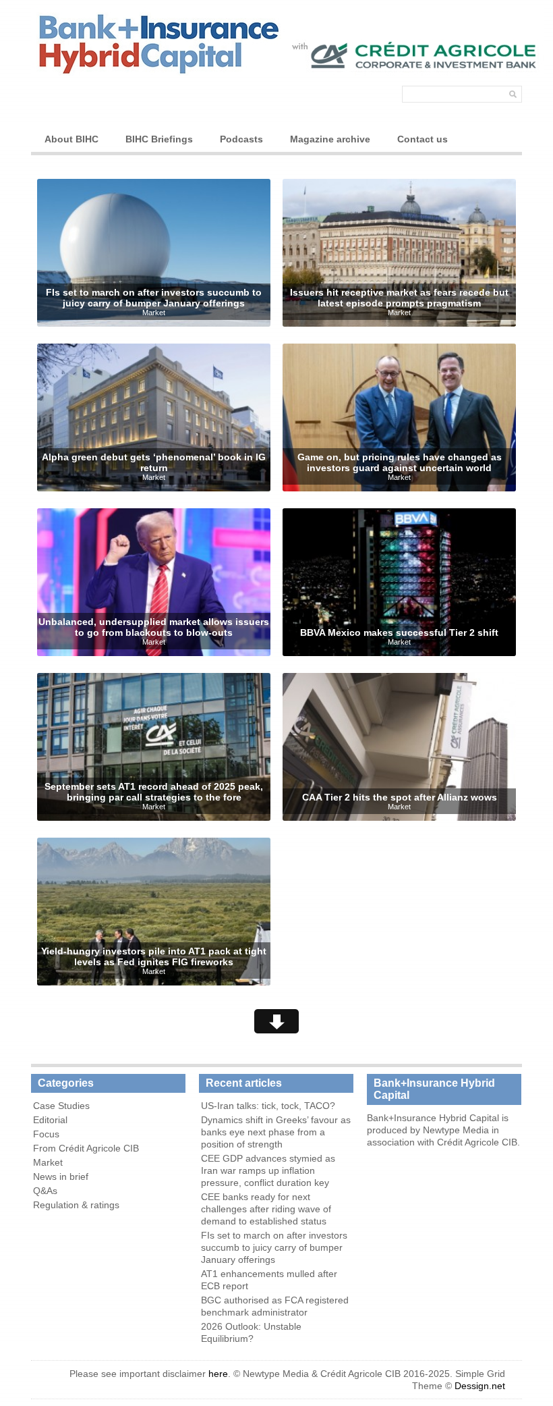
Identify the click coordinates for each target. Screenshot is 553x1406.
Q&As (45, 1190)
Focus (46, 1134)
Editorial (50, 1119)
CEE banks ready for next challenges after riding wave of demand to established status (266, 1208)
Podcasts (241, 139)
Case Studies (61, 1105)
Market (153, 312)
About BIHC (71, 139)
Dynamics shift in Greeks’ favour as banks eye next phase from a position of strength (276, 1132)
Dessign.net (480, 1385)
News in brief (60, 1176)
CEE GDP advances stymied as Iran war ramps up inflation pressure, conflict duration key (268, 1170)
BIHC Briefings (159, 139)
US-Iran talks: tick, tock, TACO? (268, 1105)
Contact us (422, 139)
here (218, 1373)
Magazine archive (330, 139)
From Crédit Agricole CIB (86, 1148)
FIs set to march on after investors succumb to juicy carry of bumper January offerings (274, 1247)
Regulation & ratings (76, 1204)
